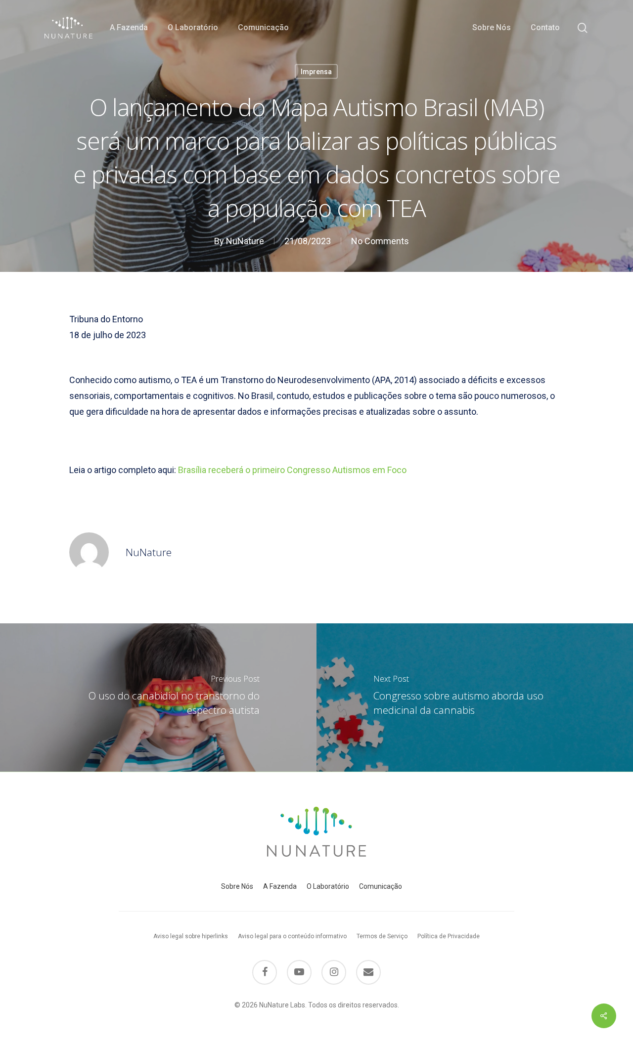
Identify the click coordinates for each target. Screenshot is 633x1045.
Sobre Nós (237, 886)
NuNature (245, 241)
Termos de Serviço (382, 936)
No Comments (380, 241)
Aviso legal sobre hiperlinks (190, 936)
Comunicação (380, 886)
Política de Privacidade (448, 936)
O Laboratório (328, 886)
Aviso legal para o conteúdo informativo (292, 936)
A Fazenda (280, 886)
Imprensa (316, 72)
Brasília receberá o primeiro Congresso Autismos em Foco (292, 470)
